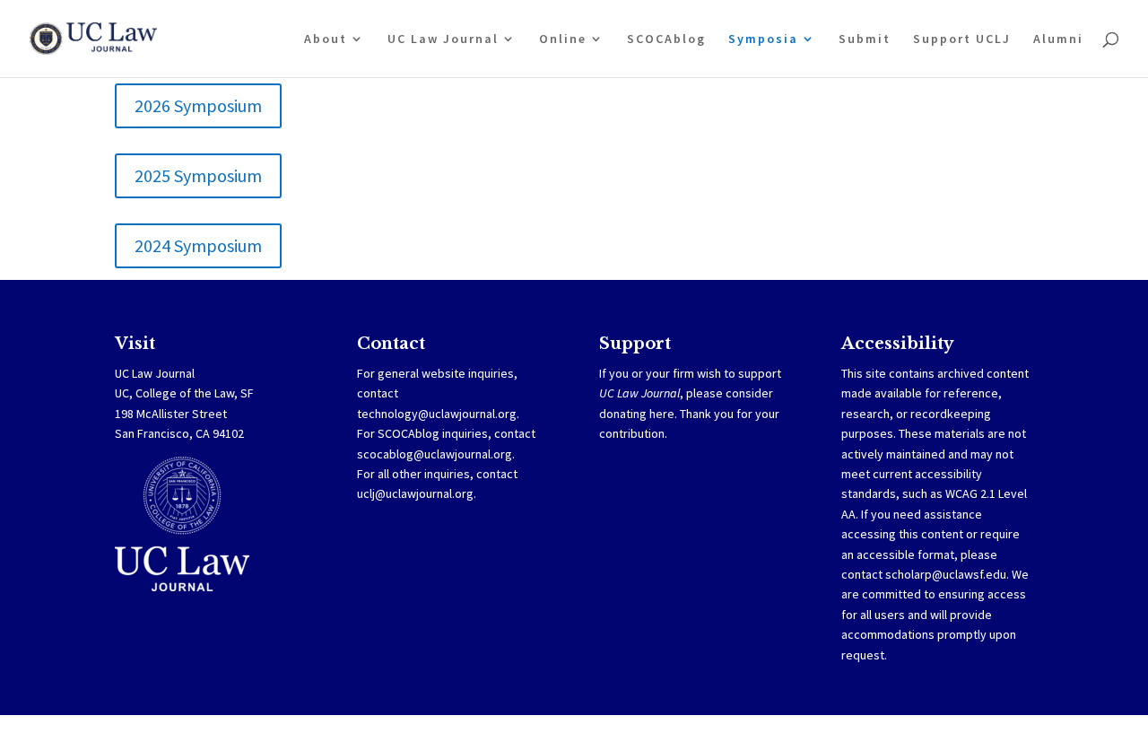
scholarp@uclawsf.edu (945, 574)
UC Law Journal (443, 39)
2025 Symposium (198, 175)
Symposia (763, 39)
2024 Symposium (198, 245)
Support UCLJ (962, 39)
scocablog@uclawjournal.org (434, 454)
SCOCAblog (666, 39)
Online (563, 39)
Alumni (1058, 39)
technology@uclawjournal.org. (438, 414)
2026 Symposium (198, 105)
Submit (865, 39)
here (661, 414)
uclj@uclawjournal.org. (416, 493)
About (325, 39)
